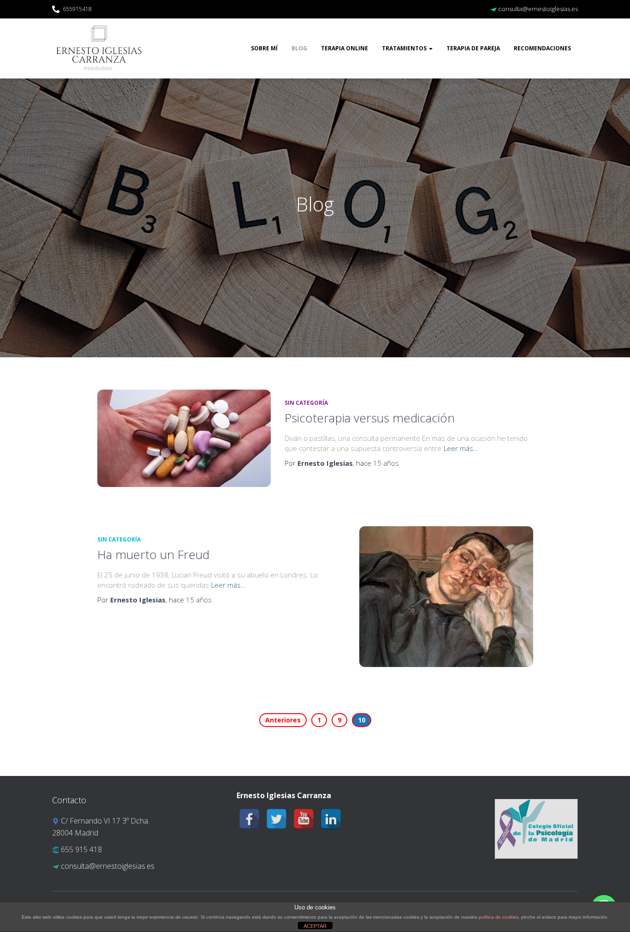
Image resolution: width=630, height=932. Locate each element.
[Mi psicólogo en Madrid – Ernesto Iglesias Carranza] (99, 48)
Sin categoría (306, 403)
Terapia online (344, 48)
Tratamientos (405, 48)
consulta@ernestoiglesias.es (537, 9)
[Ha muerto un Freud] (446, 596)
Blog (299, 48)
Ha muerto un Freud (153, 554)
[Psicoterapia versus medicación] (184, 438)
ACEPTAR (315, 926)
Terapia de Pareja (473, 48)
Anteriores (283, 720)
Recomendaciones (542, 48)
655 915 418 (80, 849)
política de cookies (498, 917)
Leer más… (461, 448)
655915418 (77, 9)
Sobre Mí (264, 48)
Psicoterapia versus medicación (370, 417)
